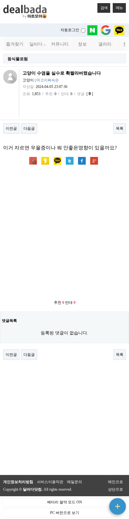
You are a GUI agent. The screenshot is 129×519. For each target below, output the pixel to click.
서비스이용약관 (50, 482)
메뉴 (119, 8)
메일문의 (74, 482)
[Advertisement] (64, 233)
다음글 (29, 128)
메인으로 (115, 482)
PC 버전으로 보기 (64, 513)
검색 (104, 8)
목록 (119, 128)
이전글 (11, 128)
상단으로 (115, 489)
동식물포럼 (18, 58)
